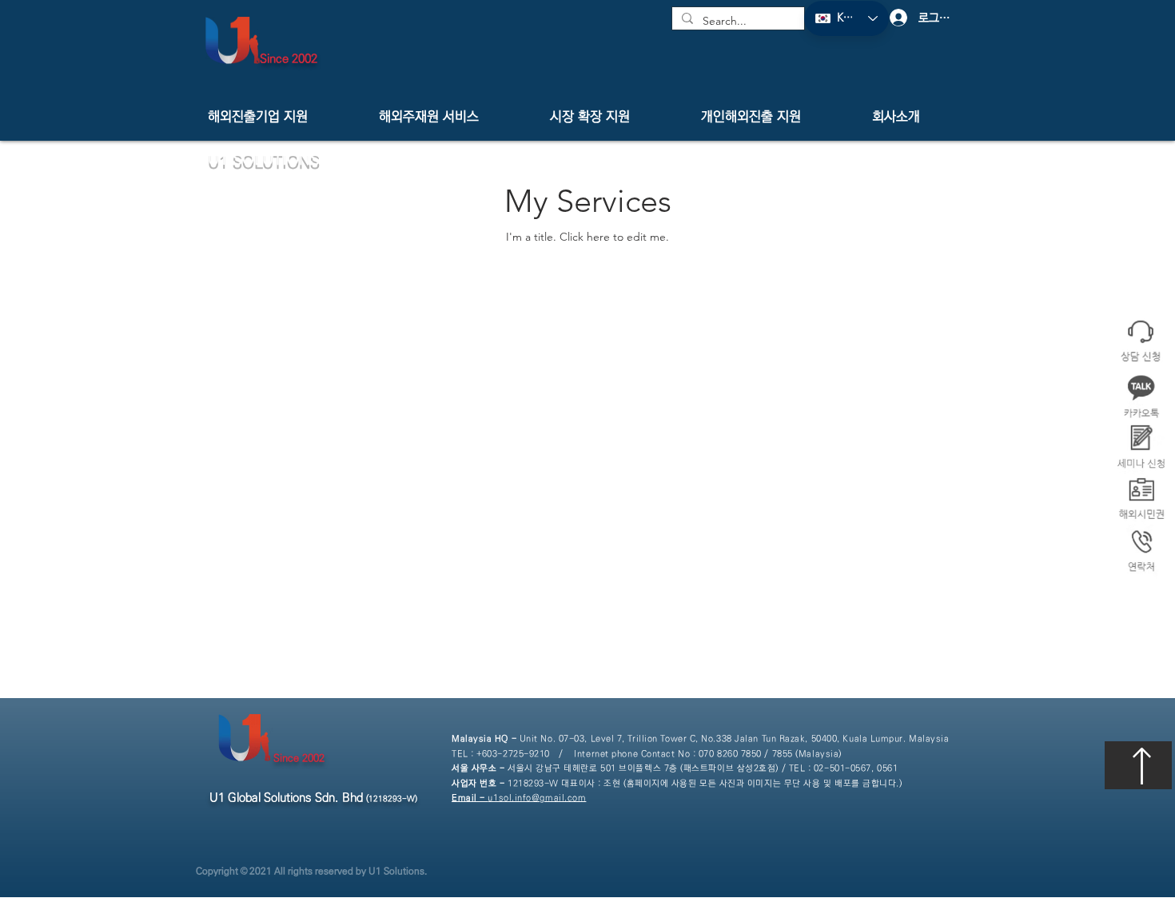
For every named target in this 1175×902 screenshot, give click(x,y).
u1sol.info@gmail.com (519, 798)
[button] (1141, 551)
